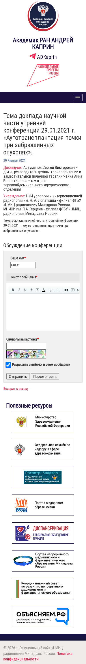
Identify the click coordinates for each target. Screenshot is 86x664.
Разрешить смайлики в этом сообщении (41, 364)
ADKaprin (46, 57)
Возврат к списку (15, 388)
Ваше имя (18, 258)
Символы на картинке (22, 339)
